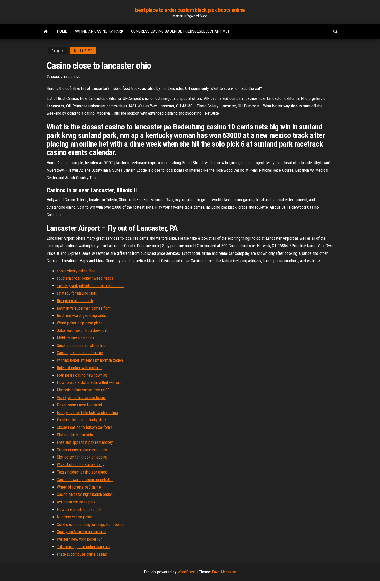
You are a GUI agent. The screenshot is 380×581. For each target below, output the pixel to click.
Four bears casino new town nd (82, 375)
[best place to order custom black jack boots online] (46, 31)
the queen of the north (75, 300)
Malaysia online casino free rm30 (83, 390)
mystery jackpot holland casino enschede (90, 285)
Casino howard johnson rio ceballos (85, 479)
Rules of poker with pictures (79, 367)
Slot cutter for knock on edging (82, 457)
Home (62, 31)
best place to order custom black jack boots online (190, 10)
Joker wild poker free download (82, 330)
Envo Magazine (224, 572)
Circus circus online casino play (82, 449)
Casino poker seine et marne (80, 352)
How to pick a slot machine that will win (89, 382)
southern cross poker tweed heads (85, 278)
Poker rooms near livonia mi (79, 405)
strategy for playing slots (77, 293)
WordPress (187, 572)
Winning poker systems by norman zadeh (90, 360)
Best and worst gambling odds (81, 315)
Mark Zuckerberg (65, 77)
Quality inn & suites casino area (81, 531)
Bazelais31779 (83, 51)
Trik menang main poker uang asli (83, 546)
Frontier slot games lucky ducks (82, 419)
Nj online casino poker (75, 516)
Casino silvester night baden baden (85, 494)
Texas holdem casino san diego (82, 472)
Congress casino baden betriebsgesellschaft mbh (180, 31)
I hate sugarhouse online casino (82, 554)
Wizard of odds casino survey (80, 464)
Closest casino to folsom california (84, 427)
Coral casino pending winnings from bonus (90, 524)
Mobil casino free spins (75, 338)
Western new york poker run (79, 539)
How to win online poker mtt (80, 509)
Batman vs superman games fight (84, 308)
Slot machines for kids (75, 434)
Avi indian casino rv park (99, 31)
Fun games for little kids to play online (87, 412)
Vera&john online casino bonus (81, 397)
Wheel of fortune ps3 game (79, 487)
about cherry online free (76, 270)
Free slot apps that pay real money (85, 442)
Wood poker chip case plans (79, 323)
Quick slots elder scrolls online (81, 345)
